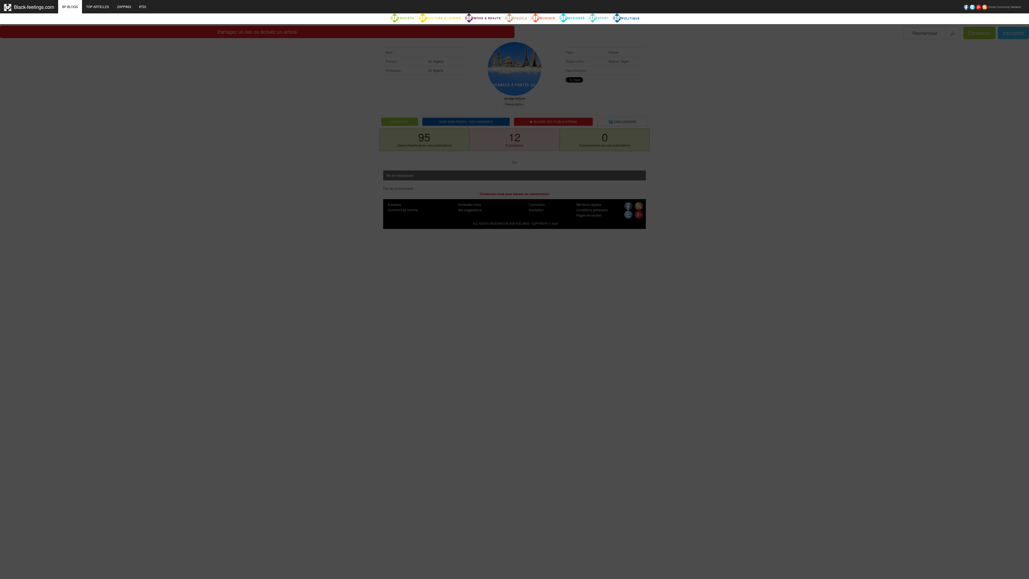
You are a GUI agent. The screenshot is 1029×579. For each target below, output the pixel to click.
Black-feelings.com (32, 6)
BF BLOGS (70, 6)
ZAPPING (124, 6)
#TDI (142, 6)
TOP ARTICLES (97, 6)
